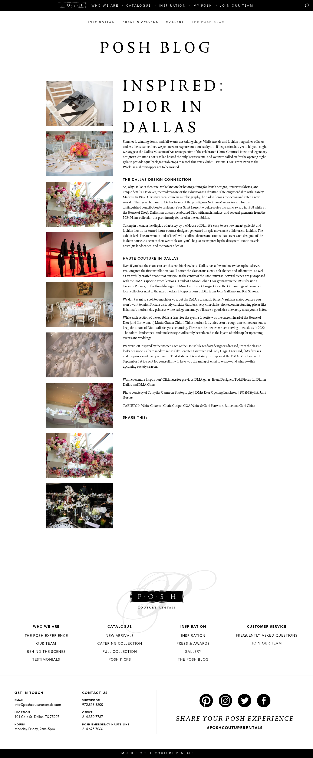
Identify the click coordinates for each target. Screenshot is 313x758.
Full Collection (120, 652)
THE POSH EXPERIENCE (46, 636)
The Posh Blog (193, 660)
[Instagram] (225, 700)
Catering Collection (119, 644)
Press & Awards (193, 644)
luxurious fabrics (240, 187)
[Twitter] (168, 417)
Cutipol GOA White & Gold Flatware (197, 406)
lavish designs (217, 187)
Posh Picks (120, 660)
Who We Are (46, 627)
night (262, 157)
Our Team (46, 644)
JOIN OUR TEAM (266, 643)
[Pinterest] (153, 417)
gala (126, 162)
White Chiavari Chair (156, 406)
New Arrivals (120, 636)
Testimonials (46, 660)
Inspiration (193, 627)
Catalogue (120, 627)
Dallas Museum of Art (159, 152)
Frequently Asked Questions (267, 635)
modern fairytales (206, 323)
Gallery (193, 652)
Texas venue (196, 157)
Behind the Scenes (46, 652)
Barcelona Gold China (240, 406)
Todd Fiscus (242, 380)
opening (252, 157)
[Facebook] (161, 417)
